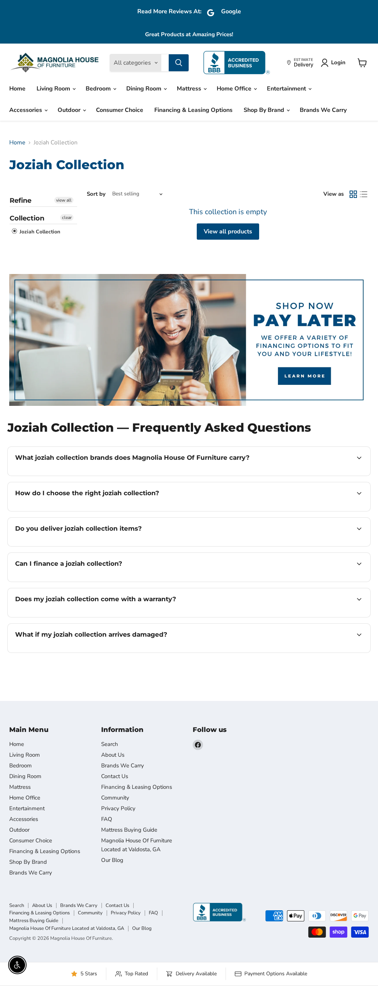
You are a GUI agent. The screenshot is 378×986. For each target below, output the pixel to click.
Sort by (96, 194)
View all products (228, 231)
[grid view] (353, 194)
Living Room (54, 89)
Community (115, 797)
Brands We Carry (323, 110)
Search (109, 744)
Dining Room (144, 89)
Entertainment (287, 89)
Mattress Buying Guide (129, 829)
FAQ (106, 819)
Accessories (26, 110)
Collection (27, 218)
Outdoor (70, 110)
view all (64, 200)
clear (67, 217)
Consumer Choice (119, 110)
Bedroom (99, 89)
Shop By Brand (265, 110)
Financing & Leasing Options (193, 110)
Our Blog (112, 860)
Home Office (235, 89)
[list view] (363, 194)
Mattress (190, 89)
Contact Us (114, 776)
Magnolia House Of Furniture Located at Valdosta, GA (66, 928)
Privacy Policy (118, 808)
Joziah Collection (39, 231)
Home (17, 89)
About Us (112, 755)
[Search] (179, 62)
